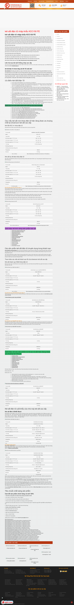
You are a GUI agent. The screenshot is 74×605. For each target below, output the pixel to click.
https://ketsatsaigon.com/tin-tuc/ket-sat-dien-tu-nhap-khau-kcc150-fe (17, 523)
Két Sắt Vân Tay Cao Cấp (20, 572)
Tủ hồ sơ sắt (51, 592)
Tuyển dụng (62, 1)
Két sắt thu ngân (8, 583)
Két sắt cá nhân (40, 582)
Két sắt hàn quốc (52, 580)
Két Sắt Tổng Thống (60, 59)
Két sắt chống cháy (62, 582)
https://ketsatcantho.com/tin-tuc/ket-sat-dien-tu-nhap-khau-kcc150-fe (17, 525)
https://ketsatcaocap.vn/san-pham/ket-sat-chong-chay (29, 58)
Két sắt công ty (18, 582)
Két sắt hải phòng (19, 579)
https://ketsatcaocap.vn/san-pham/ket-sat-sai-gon (27, 116)
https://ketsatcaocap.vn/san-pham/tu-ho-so (27, 111)
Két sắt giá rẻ (61, 580)
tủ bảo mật (14, 361)
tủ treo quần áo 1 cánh (46, 554)
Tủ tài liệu (39, 592)
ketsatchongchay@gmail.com (23, 517)
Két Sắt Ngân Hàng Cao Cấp (21, 573)
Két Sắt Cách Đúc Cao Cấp (9, 573)
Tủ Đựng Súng (18, 569)
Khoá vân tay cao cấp (52, 584)
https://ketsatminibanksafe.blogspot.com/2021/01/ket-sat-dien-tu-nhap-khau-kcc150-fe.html (21, 529)
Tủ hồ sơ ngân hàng (52, 594)
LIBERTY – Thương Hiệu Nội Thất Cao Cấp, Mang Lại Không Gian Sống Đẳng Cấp (63, 87)
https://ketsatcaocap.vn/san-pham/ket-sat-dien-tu (31, 55)
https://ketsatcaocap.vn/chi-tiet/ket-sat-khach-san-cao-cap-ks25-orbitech (38, 291)
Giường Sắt (58, 67)
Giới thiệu (35, 1)
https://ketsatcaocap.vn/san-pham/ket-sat (28, 56)
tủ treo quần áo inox (15, 363)
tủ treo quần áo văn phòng (34, 562)
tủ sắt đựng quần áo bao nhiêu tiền (18, 356)
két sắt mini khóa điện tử (16, 234)
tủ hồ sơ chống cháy (15, 362)
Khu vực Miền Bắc (48, 569)
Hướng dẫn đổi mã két (49, 1)
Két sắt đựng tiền (30, 580)
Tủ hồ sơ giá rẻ (29, 594)
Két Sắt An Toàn (59, 57)
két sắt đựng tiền (15, 235)
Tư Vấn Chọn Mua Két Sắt (31, 583)
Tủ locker (39, 593)
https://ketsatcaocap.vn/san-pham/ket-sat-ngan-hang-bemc (33, 110)
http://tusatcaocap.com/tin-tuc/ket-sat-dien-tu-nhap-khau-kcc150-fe (17, 527)
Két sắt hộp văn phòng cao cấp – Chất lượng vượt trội (62, 97)
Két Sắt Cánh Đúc (59, 55)
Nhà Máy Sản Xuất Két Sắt (61, 73)
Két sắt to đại (7, 582)
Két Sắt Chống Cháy (60, 48)
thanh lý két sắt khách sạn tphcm (18, 231)
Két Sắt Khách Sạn (60, 38)
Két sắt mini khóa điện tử (60, 71)
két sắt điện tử (14, 244)
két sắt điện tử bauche (16, 245)
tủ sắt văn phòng (15, 355)
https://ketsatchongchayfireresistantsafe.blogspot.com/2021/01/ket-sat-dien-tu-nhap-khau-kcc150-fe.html (24, 533)
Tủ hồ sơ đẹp (7, 592)
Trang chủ (30, 1)
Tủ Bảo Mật (58, 63)
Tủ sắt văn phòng (30, 592)
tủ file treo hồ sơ (15, 367)
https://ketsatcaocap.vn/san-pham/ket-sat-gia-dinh (27, 114)
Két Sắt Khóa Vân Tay (53, 583)
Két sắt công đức (19, 583)
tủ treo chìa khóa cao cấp (35, 550)
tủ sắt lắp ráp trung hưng (16, 358)
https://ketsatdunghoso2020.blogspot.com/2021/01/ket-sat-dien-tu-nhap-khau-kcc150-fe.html (22, 536)
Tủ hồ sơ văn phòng (41, 594)
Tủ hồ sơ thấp (18, 592)
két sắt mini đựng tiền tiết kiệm (17, 236)
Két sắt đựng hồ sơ (19, 584)
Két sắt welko (40, 580)
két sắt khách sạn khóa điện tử (11, 250)
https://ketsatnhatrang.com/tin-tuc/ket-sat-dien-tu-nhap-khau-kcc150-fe (18, 520)
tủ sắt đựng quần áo (15, 360)
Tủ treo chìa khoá (62, 592)
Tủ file (50, 593)
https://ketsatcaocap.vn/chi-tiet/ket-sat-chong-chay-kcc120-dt (38, 225)
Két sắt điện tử (7, 580)
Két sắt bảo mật (30, 582)
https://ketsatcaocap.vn (26, 107)
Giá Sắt (50, 596)
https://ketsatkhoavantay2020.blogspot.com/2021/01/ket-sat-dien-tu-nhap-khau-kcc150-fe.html (22, 540)
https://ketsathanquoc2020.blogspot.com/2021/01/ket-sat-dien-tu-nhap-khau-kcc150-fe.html (21, 537)
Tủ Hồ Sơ (58, 36)
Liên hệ (67, 1)
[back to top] (72, 602)
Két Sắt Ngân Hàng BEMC (61, 40)
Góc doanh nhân (41, 1)
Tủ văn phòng (62, 594)
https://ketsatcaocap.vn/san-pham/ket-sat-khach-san (32, 108)
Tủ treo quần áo (19, 593)
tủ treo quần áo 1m (46, 548)
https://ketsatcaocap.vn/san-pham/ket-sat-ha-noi (26, 118)
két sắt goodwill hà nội (16, 241)
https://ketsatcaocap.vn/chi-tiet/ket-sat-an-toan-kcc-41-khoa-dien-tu (38, 153)
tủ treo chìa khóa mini (11, 548)
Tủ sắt (60, 593)
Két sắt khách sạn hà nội (42, 579)
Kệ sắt (58, 69)
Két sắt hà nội (18, 580)
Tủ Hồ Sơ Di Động (30, 596)
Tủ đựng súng (59, 61)
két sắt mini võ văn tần (16, 237)
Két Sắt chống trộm (41, 584)
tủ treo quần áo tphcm (11, 560)
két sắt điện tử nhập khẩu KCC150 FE (14, 36)
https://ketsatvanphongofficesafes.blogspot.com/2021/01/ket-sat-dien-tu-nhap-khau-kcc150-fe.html (23, 532)
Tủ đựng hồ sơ (18, 594)
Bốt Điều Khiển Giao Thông (61, 80)
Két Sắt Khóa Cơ (41, 583)
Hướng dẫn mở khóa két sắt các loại (18, 230)
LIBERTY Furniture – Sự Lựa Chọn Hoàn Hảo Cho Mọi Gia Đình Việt (62, 91)
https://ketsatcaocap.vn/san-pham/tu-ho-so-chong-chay (30, 113)
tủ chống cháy (14, 365)
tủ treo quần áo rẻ (22, 560)
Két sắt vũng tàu (52, 579)
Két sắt (58, 34)
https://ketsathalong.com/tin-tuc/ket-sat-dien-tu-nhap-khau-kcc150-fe (17, 528)
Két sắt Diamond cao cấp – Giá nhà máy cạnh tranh (63, 99)
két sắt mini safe (15, 242)
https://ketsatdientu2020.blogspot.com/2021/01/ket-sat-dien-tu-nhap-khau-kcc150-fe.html (21, 539)
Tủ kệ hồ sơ (61, 596)
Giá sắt (6, 593)
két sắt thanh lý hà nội (16, 232)
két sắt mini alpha (15, 243)
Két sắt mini (58, 65)
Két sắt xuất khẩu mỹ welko (61, 42)
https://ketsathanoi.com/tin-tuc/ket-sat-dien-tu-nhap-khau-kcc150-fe (17, 521)
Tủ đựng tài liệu (8, 594)
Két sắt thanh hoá (62, 579)
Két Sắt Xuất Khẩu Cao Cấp (61, 44)
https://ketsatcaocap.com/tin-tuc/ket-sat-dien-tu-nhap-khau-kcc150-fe (17, 522)
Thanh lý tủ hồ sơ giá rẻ (9, 596)
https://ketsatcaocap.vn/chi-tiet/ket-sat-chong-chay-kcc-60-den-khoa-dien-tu (38, 186)
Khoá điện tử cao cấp (63, 584)
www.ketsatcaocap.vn (13, 510)
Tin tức (57, 1)
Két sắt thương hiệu (52, 582)
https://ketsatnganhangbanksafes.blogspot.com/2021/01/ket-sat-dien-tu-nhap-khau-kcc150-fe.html (23, 534)
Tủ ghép (28, 593)
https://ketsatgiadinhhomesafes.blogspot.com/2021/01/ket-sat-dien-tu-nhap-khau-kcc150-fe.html (22, 530)
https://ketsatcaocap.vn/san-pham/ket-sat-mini (27, 60)
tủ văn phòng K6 (15, 366)
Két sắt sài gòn (7, 579)
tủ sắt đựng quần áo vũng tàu (17, 359)
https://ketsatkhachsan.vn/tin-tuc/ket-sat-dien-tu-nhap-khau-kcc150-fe (17, 526)
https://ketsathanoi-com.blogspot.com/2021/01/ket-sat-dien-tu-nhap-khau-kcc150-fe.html (21, 535)
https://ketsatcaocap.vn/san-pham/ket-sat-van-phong (28, 112)
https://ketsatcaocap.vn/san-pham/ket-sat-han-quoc (27, 115)
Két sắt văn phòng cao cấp (10, 584)
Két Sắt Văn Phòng (60, 46)
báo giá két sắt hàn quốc (16, 239)
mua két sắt (14, 238)
